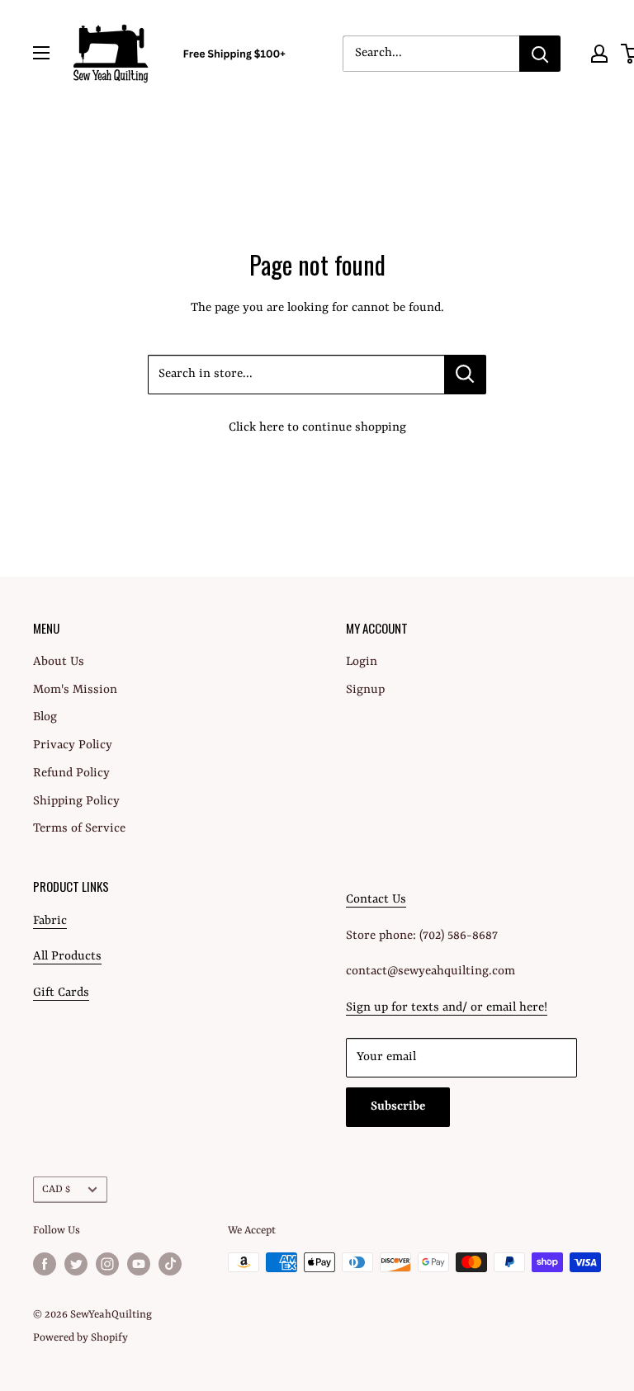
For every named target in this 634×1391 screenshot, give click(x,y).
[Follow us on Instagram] (107, 1263)
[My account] (599, 54)
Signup (365, 690)
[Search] (540, 53)
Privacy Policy (72, 745)
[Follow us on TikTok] (170, 1263)
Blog (45, 717)
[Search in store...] (465, 374)
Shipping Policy (76, 802)
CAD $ (56, 1189)
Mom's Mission (75, 690)
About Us (58, 662)
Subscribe (398, 1107)
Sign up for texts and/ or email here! (446, 1008)
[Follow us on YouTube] (138, 1263)
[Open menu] (41, 52)
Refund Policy (71, 773)
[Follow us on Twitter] (76, 1263)
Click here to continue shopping (317, 428)
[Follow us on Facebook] (44, 1263)
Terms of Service (79, 829)
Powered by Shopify (80, 1338)
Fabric (50, 921)
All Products (67, 957)
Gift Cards (61, 993)
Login (361, 662)
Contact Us (376, 900)
